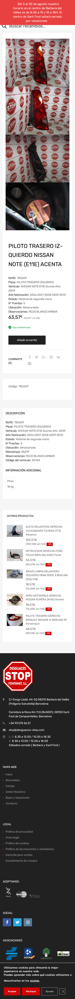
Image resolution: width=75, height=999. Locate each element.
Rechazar (31, 991)
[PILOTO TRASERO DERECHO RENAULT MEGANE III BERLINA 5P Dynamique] (15, 620)
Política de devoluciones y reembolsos (30, 849)
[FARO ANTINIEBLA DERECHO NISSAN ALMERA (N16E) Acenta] (15, 600)
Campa (10, 786)
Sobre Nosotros (15, 792)
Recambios (13, 780)
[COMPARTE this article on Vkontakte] (57, 357)
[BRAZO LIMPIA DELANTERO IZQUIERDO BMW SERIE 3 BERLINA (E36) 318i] (15, 573)
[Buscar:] (34, 26)
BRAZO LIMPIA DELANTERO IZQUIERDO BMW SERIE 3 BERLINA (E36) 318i (47, 575)
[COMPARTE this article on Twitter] (36, 357)
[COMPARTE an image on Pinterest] (50, 357)
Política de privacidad (19, 831)
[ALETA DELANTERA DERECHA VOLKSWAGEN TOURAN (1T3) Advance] (15, 531)
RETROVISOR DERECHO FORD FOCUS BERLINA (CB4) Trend (44, 552)
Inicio (9, 774)
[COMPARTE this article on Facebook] (29, 357)
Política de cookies (17, 843)
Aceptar (12, 991)
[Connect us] (7, 922)
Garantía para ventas (19, 855)
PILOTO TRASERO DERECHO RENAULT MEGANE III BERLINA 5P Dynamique (46, 619)
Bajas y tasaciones (18, 797)
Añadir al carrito (27, 340)
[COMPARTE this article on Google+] (43, 357)
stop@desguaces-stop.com (26, 730)
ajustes (34, 981)
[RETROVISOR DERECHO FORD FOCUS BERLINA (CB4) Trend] (15, 555)
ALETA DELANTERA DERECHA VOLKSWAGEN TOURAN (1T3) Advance (44, 530)
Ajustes (50, 991)
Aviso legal (12, 837)
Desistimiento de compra (21, 860)
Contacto (11, 803)
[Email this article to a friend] (29, 363)
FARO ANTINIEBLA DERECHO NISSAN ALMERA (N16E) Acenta (45, 597)
